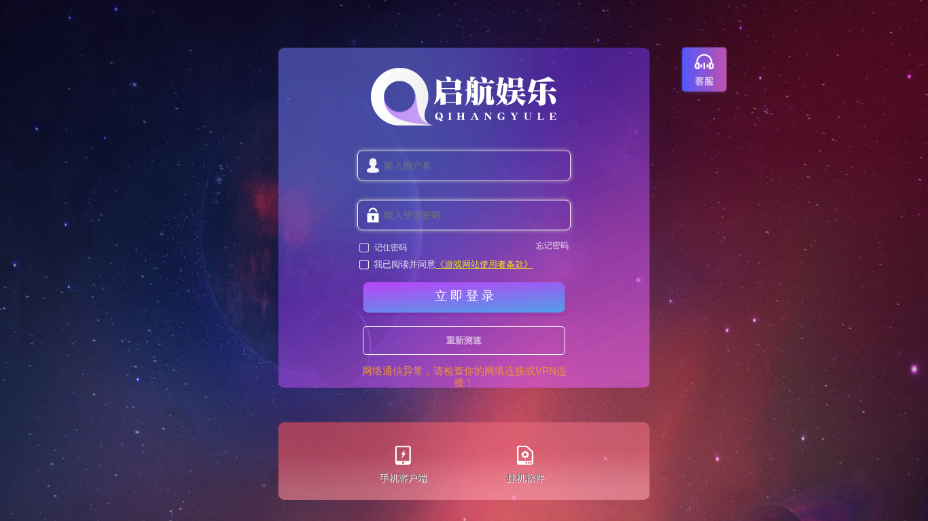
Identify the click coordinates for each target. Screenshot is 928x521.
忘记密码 (552, 246)
